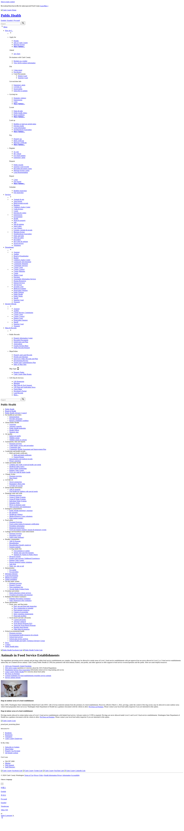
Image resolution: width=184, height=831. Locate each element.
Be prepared (13, 512)
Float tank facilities (20, 616)
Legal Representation (21, 172)
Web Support (9, 765)
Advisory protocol (20, 621)
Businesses (8, 735)
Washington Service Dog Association (17, 670)
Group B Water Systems (17, 499)
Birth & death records (21, 203)
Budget (16, 258)
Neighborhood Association (23, 130)
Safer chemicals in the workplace (20, 600)
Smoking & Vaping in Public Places (26, 554)
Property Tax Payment (12, 751)
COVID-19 (17, 87)
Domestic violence (20, 98)
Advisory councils (15, 426)
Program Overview (15, 522)
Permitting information (16, 526)
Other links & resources (21, 629)
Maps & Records (11, 328)
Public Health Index (12, 646)
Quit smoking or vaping (22, 551)
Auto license (18, 201)
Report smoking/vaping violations (20, 562)
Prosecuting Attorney (21, 290)
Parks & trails (18, 111)
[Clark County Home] (8, 10)
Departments (9, 247)
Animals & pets (19, 199)
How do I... (9, 30)
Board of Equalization (21, 256)
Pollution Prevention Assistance (20, 599)
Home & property (20, 220)
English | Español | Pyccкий (10, 20)
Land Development (11, 576)
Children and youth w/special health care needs (25, 465)
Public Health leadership (17, 428)
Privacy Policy (39, 775)
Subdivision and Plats (21, 342)
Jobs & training (19, 224)
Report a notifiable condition (19, 421)
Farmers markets (14, 547)
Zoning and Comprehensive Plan (25, 362)
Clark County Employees (13, 738)
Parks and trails (19, 236)
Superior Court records (21, 167)
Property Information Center (23, 338)
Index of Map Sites (20, 364)
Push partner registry (16, 518)
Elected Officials (10, 304)
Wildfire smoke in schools (18, 440)
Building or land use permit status (25, 124)
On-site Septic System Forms (19, 589)
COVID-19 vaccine (16, 486)
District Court (22, 76)
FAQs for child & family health (19, 472)
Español (3, 803)
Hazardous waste (15, 535)
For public (12, 570)
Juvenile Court (18, 287)
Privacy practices (15, 461)
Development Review (21, 361)
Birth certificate (19, 141)
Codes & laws (18, 209)
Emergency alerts (19, 85)
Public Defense (19, 292)
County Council (19, 269)
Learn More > (44, 6)
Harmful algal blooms (21, 627)
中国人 (3, 788)
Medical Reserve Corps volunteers (20, 516)
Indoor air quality (15, 436)
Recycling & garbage (21, 241)
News (7, 643)
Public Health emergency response (21, 510)
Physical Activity (15, 556)
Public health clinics (20, 113)
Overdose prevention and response (21, 595)
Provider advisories (15, 419)
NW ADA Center (11, 668)
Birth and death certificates (23, 455)
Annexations (18, 344)
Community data (15, 447)
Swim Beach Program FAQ (23, 623)
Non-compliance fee (16, 587)
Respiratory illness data (17, 484)
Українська (5, 806)
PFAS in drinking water (17, 505)
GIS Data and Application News (24, 387)
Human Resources (20, 281)
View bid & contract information (24, 63)
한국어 (3, 795)
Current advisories (20, 620)
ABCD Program (14, 541)
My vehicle (17, 154)
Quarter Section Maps (21, 346)
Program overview (15, 443)
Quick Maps (18, 389)
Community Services (21, 265)
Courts (16, 211)
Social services (19, 243)
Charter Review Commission (23, 312)
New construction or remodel (23, 608)
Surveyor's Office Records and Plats (26, 359)
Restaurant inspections (16, 528)
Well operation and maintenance (20, 507)
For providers (13, 572)
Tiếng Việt (4, 810)
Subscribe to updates (20, 91)
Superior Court (23, 78)
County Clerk (18, 267)
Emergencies (18, 100)
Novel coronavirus (15, 482)
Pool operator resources (21, 610)
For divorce (17, 72)
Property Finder (19, 372)
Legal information (20, 128)
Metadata (17, 383)
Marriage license (19, 45)
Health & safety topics (16, 466)
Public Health (11, 15)
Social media (18, 89)
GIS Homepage (19, 381)
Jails (15, 222)
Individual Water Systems (18, 501)
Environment (18, 217)
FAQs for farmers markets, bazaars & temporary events (27, 530)
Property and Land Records (23, 355)
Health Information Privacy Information (57, 775)
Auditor (16, 254)
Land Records (18, 393)
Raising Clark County (16, 470)
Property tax (18, 139)
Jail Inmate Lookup (11, 753)
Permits (16, 41)
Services (8, 194)
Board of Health (10, 411)
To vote (16, 152)
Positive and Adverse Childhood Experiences (24, 558)
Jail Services (18, 285)
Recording (17, 240)
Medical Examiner (20, 288)
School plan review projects (18, 639)
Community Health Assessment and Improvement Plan (27, 449)
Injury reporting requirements (23, 614)
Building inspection (20, 191)
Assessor (17, 252)
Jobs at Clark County (21, 43)
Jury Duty (17, 54)
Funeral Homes (19, 457)
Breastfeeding (14, 543)
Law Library (18, 228)
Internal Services (19, 283)
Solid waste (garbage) (16, 537)
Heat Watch (13, 478)
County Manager (19, 271)
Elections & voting (20, 213)
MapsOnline (9, 749)
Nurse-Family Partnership (18, 468)
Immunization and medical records (20, 459)
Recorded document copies (23, 168)
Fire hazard (17, 181)
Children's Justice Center (22, 207)
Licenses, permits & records (23, 230)
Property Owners (15, 585)
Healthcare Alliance (16, 514)
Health (16, 218)
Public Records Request (22, 348)
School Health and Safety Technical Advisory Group (27, 641)
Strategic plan (14, 432)
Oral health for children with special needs (23, 491)
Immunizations (14, 417)
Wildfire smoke (14, 438)
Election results (19, 126)
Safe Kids (12, 564)
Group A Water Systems (17, 497)
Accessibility (75, 775)
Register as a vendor (20, 61)
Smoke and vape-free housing (24, 553)
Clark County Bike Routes (23, 374)
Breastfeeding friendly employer (20, 545)
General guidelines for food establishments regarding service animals (28, 675)
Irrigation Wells (14, 503)
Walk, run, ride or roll (16, 566)
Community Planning (21, 264)
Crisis (15, 102)
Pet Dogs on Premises (12, 674)
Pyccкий (4, 799)
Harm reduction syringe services (20, 593)
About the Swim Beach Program (25, 625)
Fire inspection (19, 193)
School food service (16, 637)
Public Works (18, 296)
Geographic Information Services (25, 279)
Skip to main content (8, 2)
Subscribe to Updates (12, 747)
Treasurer (17, 302)
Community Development (22, 262)
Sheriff (16, 298)
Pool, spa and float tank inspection (25, 606)
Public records (18, 165)
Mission (7, 763)
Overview (12, 424)
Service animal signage (13, 677)
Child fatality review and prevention (21, 445)
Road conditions (19, 115)
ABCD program (14, 489)
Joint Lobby (18, 226)
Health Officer (14, 430)
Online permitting (11, 579)
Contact (7, 644)
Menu (5, 27)
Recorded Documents (21, 340)
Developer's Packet (20, 391)
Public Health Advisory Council (16, 413)
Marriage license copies (21, 170)
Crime (16, 180)
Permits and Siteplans (21, 357)
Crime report (18, 70)
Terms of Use (28, 775)
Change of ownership (21, 612)
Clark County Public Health (14, 672)
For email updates (20, 156)
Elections (17, 277)
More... (16, 395)
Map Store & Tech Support (23, 385)
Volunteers (17, 245)
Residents (8, 733)
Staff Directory (10, 767)
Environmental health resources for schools (23, 635)
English (3, 791)
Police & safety (19, 238)
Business (17, 205)
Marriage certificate (20, 143)
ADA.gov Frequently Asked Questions (18, 666)
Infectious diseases (11, 574)
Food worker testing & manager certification (24, 524)
